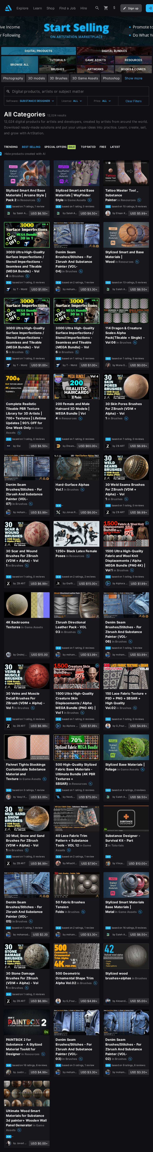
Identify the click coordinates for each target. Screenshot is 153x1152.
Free (103, 146)
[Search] (97, 8)
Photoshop (111, 78)
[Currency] (114, 8)
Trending (11, 146)
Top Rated (88, 146)
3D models (36, 78)
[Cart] (106, 8)
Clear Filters (133, 101)
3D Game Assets (85, 78)
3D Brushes (58, 78)
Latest (115, 146)
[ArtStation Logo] (8, 8)
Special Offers (59, 146)
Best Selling (31, 146)
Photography (13, 78)
